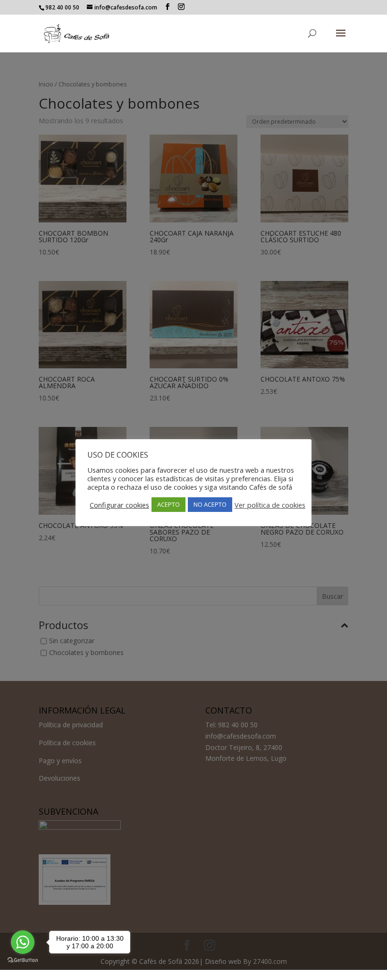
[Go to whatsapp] (22, 942)
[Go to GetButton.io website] (23, 960)
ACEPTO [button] (168, 504)
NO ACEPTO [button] (210, 504)
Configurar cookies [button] (119, 505)
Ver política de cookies (270, 505)
